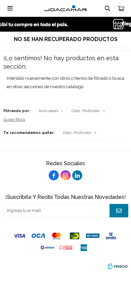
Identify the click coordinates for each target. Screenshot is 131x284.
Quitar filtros (14, 119)
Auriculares (48, 111)
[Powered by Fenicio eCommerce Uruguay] (117, 266)
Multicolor (86, 111)
